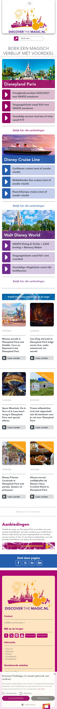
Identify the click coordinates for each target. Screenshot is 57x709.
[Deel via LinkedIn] (39, 562)
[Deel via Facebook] (18, 562)
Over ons (9, 649)
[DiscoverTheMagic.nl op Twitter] (11, 636)
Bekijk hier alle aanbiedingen (28, 130)
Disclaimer (10, 651)
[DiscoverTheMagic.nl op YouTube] (22, 636)
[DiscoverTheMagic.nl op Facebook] (6, 636)
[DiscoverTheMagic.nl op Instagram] (17, 636)
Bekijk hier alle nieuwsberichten (28, 512)
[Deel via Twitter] (25, 562)
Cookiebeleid (11, 657)
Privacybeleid (11, 659)
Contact (8, 616)
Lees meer (41, 689)
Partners (9, 654)
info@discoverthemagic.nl (14, 623)
